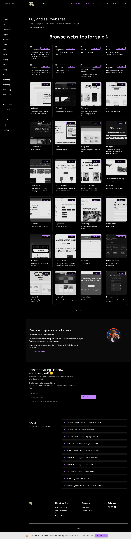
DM (39, 426)
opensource (7, 105)
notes (5, 100)
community (7, 30)
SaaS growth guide (61, 507)
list (4, 75)
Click (51, 535)
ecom (5, 45)
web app (6, 130)
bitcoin (5, 19)
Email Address (33, 393)
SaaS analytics (59, 513)
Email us (78, 528)
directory (6, 40)
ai (3, 14)
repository (7, 110)
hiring (5, 70)
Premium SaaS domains (62, 516)
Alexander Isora (39, 27)
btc (4, 25)
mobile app (7, 95)
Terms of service (87, 510)
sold (4, 125)
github (5, 65)
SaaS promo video (61, 510)
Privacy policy (86, 507)
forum (5, 55)
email (4, 50)
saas (4, 115)
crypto (5, 35)
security (6, 120)
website (6, 135)
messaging (7, 90)
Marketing (6, 80)
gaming (5, 60)
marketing (6, 85)
